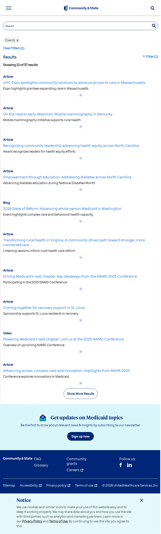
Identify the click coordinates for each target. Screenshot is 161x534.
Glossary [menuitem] (41, 465)
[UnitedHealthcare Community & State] (66, 8)
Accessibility (29, 485)
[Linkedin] (129, 465)
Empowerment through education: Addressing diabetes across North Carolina (67, 177)
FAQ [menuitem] (37, 458)
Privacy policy (56, 485)
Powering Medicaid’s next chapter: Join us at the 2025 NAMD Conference (63, 339)
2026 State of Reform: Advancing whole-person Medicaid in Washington (62, 208)
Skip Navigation (80, 0)
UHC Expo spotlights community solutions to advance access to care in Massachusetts (74, 82)
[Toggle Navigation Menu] (9, 8)
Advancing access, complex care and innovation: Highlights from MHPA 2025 (66, 370)
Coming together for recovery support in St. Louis (44, 307)
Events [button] (11, 40)
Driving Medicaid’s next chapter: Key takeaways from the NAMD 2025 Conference (70, 276)
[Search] (152, 8)
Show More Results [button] (80, 393)
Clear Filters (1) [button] (13, 48)
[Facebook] (120, 465)
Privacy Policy (32, 521)
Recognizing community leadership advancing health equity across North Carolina (71, 145)
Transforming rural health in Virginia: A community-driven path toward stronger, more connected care (74, 242)
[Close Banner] (142, 500)
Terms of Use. (58, 521)
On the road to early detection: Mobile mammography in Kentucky (58, 114)
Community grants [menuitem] (76, 461)
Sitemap (9, 485)
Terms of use (84, 485)
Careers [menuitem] (73, 469)
